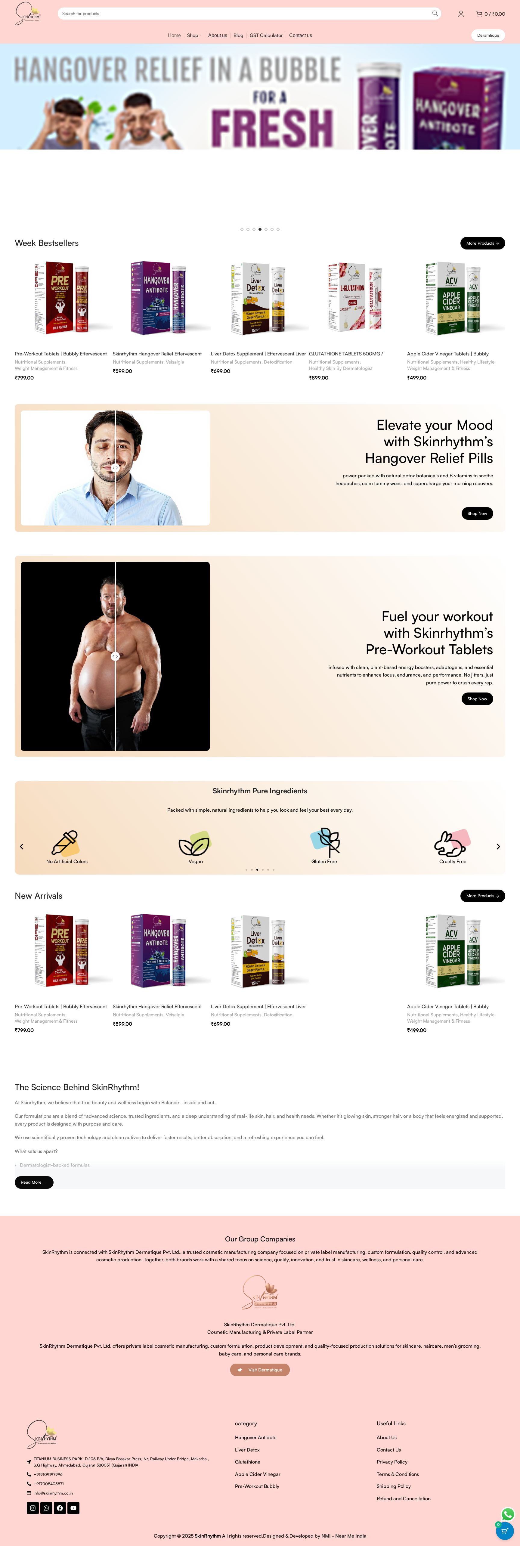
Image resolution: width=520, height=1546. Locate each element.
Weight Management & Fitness (46, 368)
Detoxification (278, 362)
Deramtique (488, 35)
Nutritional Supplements (40, 362)
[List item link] (270, 1438)
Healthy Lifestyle (477, 362)
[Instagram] (33, 1508)
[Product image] (64, 298)
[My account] (461, 14)
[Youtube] (73, 1508)
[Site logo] (28, 13)
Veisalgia (175, 362)
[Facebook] (60, 1508)
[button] (21, 846)
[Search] (435, 13)
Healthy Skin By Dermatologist (341, 368)
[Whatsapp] (46, 1508)
